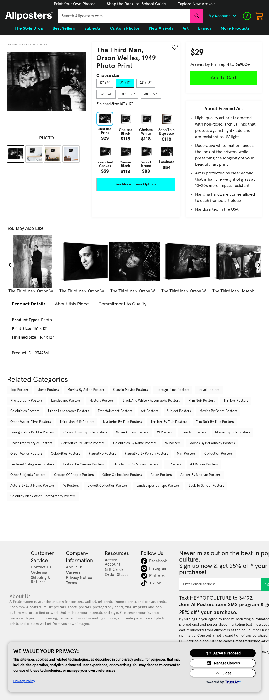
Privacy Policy (24, 680)
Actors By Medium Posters (200, 475)
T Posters (174, 464)
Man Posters (186, 453)
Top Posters (19, 390)
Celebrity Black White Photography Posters (43, 496)
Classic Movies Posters (130, 390)
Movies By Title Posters (232, 432)
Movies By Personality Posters (212, 443)
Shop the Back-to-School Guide (136, 4)
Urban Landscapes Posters (68, 411)
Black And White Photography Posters (151, 400)
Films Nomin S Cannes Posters (135, 464)
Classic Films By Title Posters (85, 432)
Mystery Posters (101, 400)
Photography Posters (26, 400)
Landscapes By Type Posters (158, 486)
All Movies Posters (204, 464)
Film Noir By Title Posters (215, 422)
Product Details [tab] (28, 304)
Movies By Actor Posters (86, 390)
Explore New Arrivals (196, 4)
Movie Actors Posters (132, 432)
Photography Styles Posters (31, 443)
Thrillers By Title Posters (169, 422)
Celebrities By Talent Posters (83, 443)
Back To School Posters (206, 486)
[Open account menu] (234, 16)
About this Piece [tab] (72, 304)
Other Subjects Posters (27, 475)
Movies (42, 44)
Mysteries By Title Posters (122, 422)
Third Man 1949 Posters (77, 422)
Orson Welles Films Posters (30, 422)
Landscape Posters (66, 400)
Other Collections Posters (122, 475)
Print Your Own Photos (74, 4)
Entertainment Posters (115, 411)
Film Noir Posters (202, 400)
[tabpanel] (135, 142)
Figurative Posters (102, 453)
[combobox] (124, 16)
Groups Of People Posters (74, 475)
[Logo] (29, 16)
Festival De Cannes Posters (83, 464)
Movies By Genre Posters (218, 411)
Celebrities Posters (24, 411)
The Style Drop (29, 28)
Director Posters (193, 432)
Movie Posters (48, 390)
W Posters (165, 432)
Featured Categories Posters (32, 464)
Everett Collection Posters (107, 486)
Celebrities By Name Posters (135, 443)
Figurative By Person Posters (146, 453)
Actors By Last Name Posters (32, 486)
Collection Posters (218, 453)
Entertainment (20, 44)
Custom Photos (125, 28)
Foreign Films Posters (173, 390)
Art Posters (149, 411)
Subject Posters (179, 411)
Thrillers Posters (236, 400)
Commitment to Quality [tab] (122, 304)
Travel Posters (208, 390)
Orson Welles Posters (26, 453)
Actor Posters (161, 475)
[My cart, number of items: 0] (259, 16)
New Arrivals (161, 28)
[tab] (104, 83)
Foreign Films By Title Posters (32, 432)
